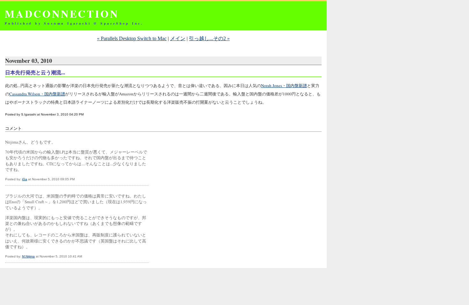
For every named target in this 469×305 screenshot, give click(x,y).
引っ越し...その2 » (209, 38)
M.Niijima (28, 256)
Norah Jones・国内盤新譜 (284, 85)
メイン (177, 38)
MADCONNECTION (62, 13)
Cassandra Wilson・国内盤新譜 (37, 94)
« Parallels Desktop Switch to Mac (132, 38)
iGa (24, 179)
